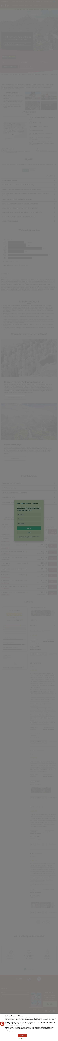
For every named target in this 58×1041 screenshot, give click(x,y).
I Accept (22, 1035)
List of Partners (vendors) (10, 1031)
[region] (29, 1027)
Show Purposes (22, 1038)
